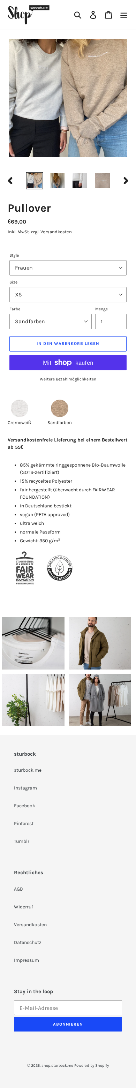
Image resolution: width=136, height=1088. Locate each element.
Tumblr (21, 841)
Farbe (14, 309)
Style (14, 255)
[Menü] (123, 14)
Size (13, 282)
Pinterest (23, 823)
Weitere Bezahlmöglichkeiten (68, 379)
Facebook (24, 806)
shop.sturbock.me (57, 1065)
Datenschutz (27, 942)
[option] (34, 180)
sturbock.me (27, 770)
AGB (18, 889)
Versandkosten (56, 231)
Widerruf (23, 907)
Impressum (26, 960)
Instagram (25, 788)
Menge (101, 309)
